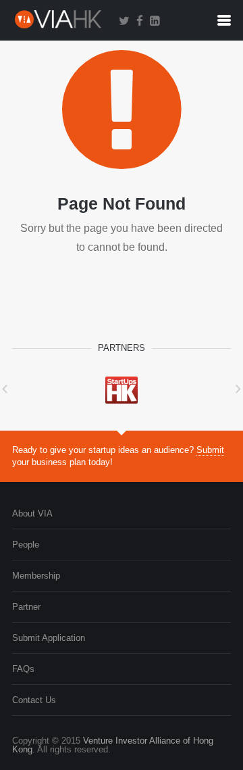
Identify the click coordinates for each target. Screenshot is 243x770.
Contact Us (34, 700)
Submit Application (48, 638)
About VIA (32, 513)
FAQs (23, 669)
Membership (36, 576)
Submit (210, 450)
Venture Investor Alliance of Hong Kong (112, 745)
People (25, 544)
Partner (26, 607)
